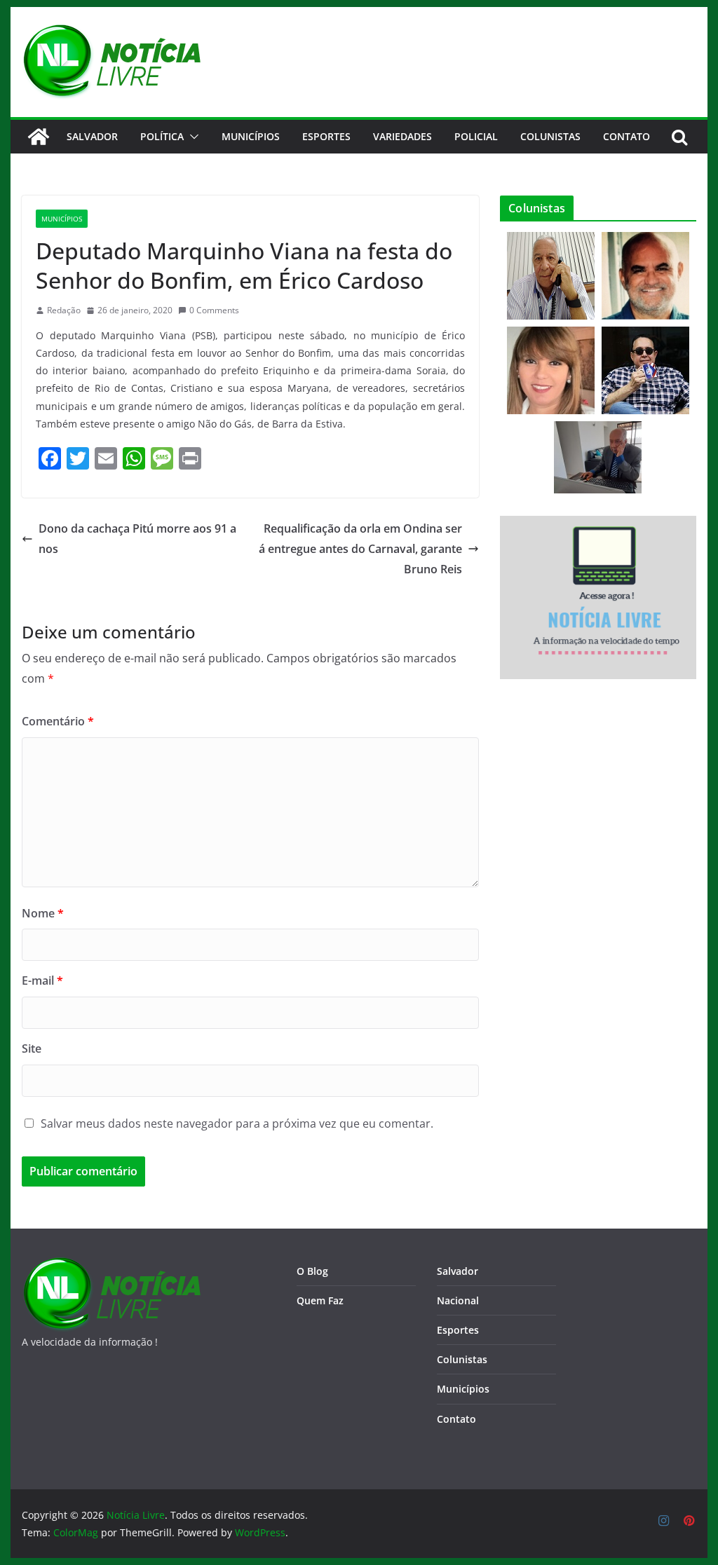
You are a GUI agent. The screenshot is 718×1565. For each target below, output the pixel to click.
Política (162, 136)
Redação (64, 310)
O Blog (312, 1271)
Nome (43, 913)
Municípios (251, 136)
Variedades (402, 136)
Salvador (92, 136)
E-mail (42, 980)
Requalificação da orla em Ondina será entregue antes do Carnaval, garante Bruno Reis (360, 549)
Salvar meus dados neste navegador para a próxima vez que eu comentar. (237, 1123)
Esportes (326, 136)
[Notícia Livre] (38, 136)
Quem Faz (320, 1300)
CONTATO (626, 136)
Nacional (458, 1300)
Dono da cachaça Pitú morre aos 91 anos (137, 538)
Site (31, 1048)
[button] (191, 136)
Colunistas (550, 136)
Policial (476, 136)
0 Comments (214, 310)
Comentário (58, 721)
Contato (456, 1419)
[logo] (111, 1265)
